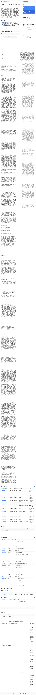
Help (29, 693)
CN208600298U (4, 548)
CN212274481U (4, 559)
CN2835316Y (3, 490)
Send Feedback (11, 693)
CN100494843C (4, 508)
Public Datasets (17, 693)
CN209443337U (4, 585)
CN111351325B (4, 521)
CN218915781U (4, 578)
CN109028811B (4, 554)
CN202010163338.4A (4, 594)
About (7, 693)
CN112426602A (4, 572)
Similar (25, 12)
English (29, 14)
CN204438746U (4, 561)
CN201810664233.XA (4, 609)
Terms (21, 693)
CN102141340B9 (4, 511)
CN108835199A (4, 541)
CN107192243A (4, 516)
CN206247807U (4, 500)
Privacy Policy (25, 693)
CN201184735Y (4, 546)
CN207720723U (4, 552)
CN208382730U (4, 550)
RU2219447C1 (3, 504)
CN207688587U (4, 574)
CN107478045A (4, 519)
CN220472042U (4, 576)
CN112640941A (4, 563)
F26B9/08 (3, 22)
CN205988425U (4, 497)
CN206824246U (4, 567)
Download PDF (26, 11)
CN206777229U (4, 580)
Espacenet (28, 46)
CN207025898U (4, 565)
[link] (10, 24)
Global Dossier (32, 46)
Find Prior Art (32, 11)
